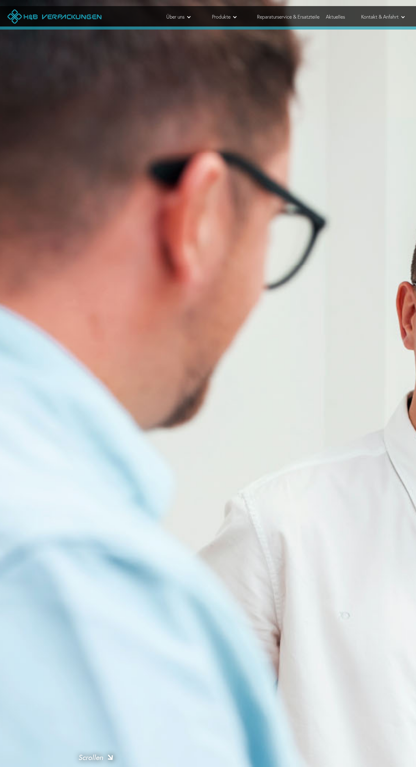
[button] (178, 17)
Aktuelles (335, 17)
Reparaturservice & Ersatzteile (288, 17)
